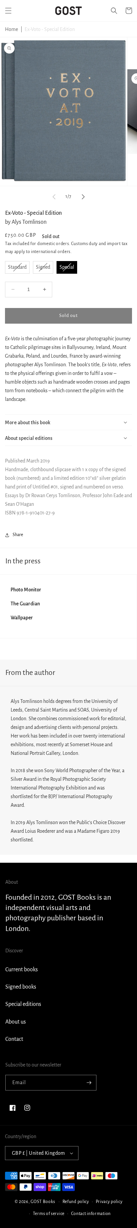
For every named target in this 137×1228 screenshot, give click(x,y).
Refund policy (76, 1201)
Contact (14, 1039)
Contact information (91, 1213)
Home (11, 29)
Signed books (20, 987)
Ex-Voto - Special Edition (50, 29)
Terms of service (49, 1213)
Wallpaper (22, 617)
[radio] (17, 267)
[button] (8, 10)
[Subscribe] (88, 1082)
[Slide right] (83, 196)
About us (15, 1022)
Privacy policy (109, 1201)
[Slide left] (54, 196)
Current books (21, 970)
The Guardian (25, 603)
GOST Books (43, 1201)
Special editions (23, 1004)
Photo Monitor (26, 589)
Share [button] (18, 534)
